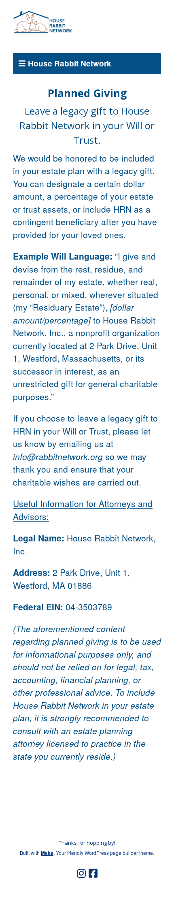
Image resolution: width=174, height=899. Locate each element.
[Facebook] (93, 873)
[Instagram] (81, 873)
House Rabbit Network (69, 63)
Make (47, 852)
